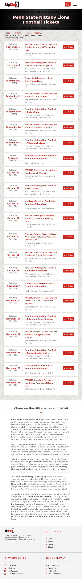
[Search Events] (68, 4)
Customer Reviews (16, 574)
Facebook (13, 565)
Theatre (51, 547)
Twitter (12, 568)
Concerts (51, 544)
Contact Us (52, 568)
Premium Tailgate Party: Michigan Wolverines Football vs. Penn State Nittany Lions (41, 237)
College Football (34, 33)
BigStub (8, 538)
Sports (18, 33)
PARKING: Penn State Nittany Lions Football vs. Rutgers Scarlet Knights (41, 334)
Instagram (13, 571)
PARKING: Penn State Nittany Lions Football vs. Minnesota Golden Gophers (41, 301)
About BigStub (54, 565)
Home (7, 33)
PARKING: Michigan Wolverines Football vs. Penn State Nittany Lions (39, 218)
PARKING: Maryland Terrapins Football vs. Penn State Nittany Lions (39, 383)
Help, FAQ (52, 571)
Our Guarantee (54, 574)
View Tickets (68, 47)
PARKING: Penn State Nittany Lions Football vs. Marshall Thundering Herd (41, 47)
